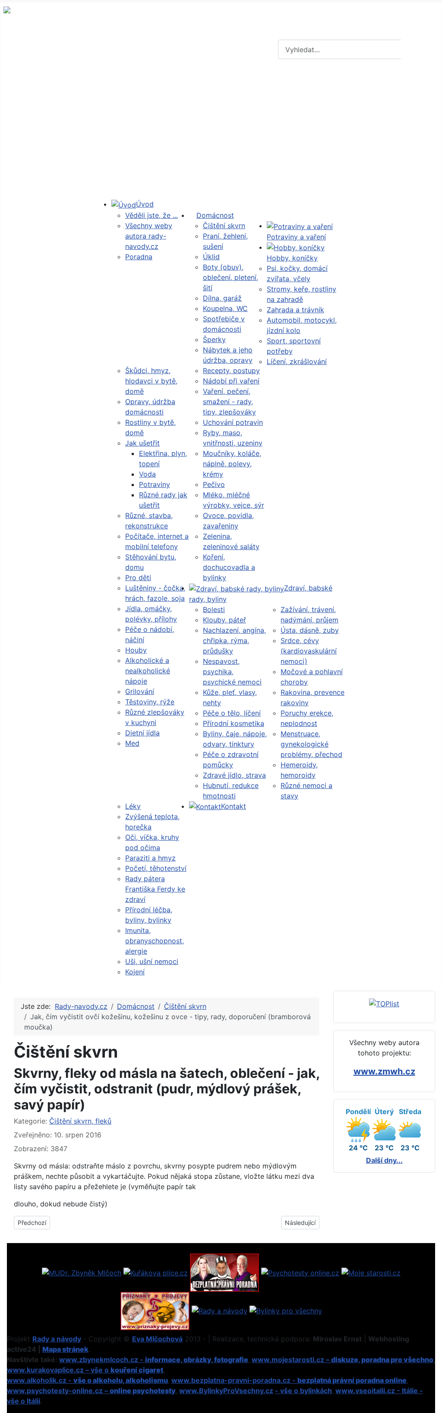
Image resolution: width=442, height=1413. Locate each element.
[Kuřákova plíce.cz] (155, 1272)
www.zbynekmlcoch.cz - (153, 1359)
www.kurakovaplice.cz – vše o (85, 1370)
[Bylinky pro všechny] (285, 1310)
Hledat (420, 49)
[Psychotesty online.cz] (300, 1272)
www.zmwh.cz (384, 1071)
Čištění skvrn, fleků (80, 1121)
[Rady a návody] (219, 1310)
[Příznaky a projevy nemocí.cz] (154, 1310)
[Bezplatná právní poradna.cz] (224, 1272)
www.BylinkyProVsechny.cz (226, 1390)
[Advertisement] (221, 130)
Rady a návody (56, 1338)
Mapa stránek (65, 1349)
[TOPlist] (384, 1003)
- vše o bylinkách (303, 1390)
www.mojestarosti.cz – (342, 1359)
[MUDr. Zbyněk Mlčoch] (81, 1272)
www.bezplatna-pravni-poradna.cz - (289, 1380)
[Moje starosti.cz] (371, 1272)
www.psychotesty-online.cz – (91, 1390)
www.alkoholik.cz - (87, 1380)
